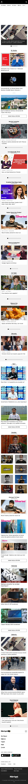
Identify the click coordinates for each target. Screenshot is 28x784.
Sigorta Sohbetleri (14, 242)
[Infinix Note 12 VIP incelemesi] (14, 602)
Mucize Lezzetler (14, 121)
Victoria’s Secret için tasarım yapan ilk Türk (13, 353)
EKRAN (8, 352)
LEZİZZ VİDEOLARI (11, 321)
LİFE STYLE (9, 170)
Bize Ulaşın (16, 770)
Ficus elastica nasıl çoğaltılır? (9, 293)
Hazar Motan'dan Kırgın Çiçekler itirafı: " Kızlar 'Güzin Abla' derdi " (12, 203)
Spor (14, 364)
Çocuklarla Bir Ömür (14, 152)
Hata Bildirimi (4, 770)
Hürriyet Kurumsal (18, 768)
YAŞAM (3, 170)
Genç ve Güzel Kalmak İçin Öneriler (11, 172)
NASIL (3, 140)
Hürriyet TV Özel (14, 497)
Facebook (3, 764)
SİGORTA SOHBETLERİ (7, 261)
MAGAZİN (11, 718)
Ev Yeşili (14, 273)
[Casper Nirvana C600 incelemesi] (14, 622)
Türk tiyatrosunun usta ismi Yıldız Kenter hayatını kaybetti (13, 721)
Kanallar (14, 432)
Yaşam (23, 5)
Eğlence (19, 5)
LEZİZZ (3, 321)
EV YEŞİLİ (8, 291)
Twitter (9, 764)
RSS (14, 764)
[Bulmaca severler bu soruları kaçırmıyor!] (14, 582)
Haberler (9, 5)
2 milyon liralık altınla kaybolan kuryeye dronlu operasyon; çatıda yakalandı (13, 42)
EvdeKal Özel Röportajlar (14, 182)
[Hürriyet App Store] (5, 755)
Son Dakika (3, 5)
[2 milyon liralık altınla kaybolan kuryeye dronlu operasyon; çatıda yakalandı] (14, 32)
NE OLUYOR (5, 718)
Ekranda (14, 333)
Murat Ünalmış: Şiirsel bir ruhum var (11, 232)
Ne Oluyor (14, 5)
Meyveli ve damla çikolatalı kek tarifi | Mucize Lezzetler (14, 142)
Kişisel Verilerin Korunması (7, 768)
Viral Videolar (14, 700)
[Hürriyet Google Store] (16, 755)
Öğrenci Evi (14, 303)
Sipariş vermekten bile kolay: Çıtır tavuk (12, 323)
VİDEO (14, 2)
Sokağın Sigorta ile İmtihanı (9, 263)
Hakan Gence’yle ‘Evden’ (14, 212)
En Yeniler (14, 50)
